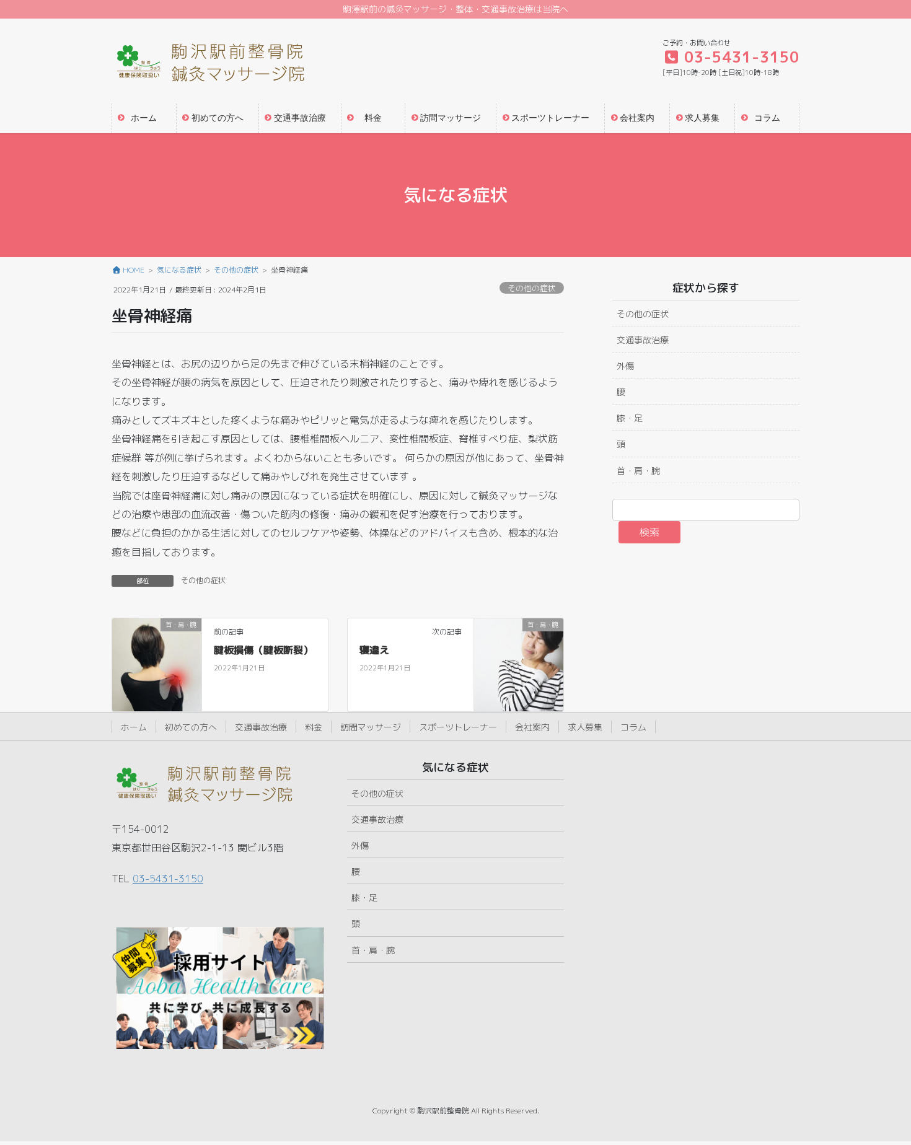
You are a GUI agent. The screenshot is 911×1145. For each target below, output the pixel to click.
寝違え (374, 650)
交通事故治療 (643, 340)
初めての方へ (191, 727)
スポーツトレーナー (458, 727)
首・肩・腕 (638, 470)
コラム (633, 727)
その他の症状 (532, 288)
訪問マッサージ (370, 727)
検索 (649, 532)
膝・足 (630, 418)
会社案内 (532, 727)
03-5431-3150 (168, 878)
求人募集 (585, 727)
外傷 (625, 366)
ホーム (134, 727)
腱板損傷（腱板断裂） (263, 650)
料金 (313, 727)
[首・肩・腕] (156, 664)
